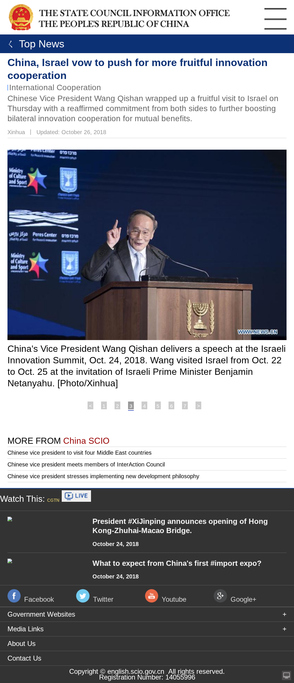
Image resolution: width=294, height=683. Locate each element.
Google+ (243, 599)
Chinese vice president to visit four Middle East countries (79, 452)
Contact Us (24, 658)
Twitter (103, 599)
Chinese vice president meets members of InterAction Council (86, 464)
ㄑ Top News (33, 44)
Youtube (174, 599)
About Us (21, 643)
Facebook (39, 599)
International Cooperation (55, 87)
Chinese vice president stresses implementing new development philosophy (103, 476)
